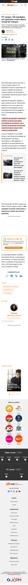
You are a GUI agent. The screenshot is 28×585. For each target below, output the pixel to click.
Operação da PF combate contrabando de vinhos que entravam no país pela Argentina (19, 162)
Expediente (14, 529)
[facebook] (8, 491)
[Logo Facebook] (6, 40)
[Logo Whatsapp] (3, 40)
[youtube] (19, 491)
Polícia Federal (7, 293)
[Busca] (22, 5)
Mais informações (9, 321)
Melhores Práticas (14, 522)
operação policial (8, 290)
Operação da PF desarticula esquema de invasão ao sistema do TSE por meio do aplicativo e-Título (19, 175)
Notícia (15, 14)
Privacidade (14, 519)
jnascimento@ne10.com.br (14, 318)
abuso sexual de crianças (10, 286)
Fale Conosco (14, 532)
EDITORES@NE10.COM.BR (14, 574)
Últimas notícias (14, 501)
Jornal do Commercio (14, 561)
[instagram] (11, 491)
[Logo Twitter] (9, 40)
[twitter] (14, 491)
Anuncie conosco (14, 553)
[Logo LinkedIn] (12, 40)
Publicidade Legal (14, 550)
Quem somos (14, 512)
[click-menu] (25, 5)
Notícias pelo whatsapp (14, 543)
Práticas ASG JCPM (14, 516)
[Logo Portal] (12, 5)
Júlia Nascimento (11, 32)
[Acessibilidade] (3, 5)
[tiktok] (16, 491)
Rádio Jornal (14, 564)
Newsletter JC (14, 547)
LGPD (14, 525)
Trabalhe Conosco (14, 535)
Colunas (14, 504)
